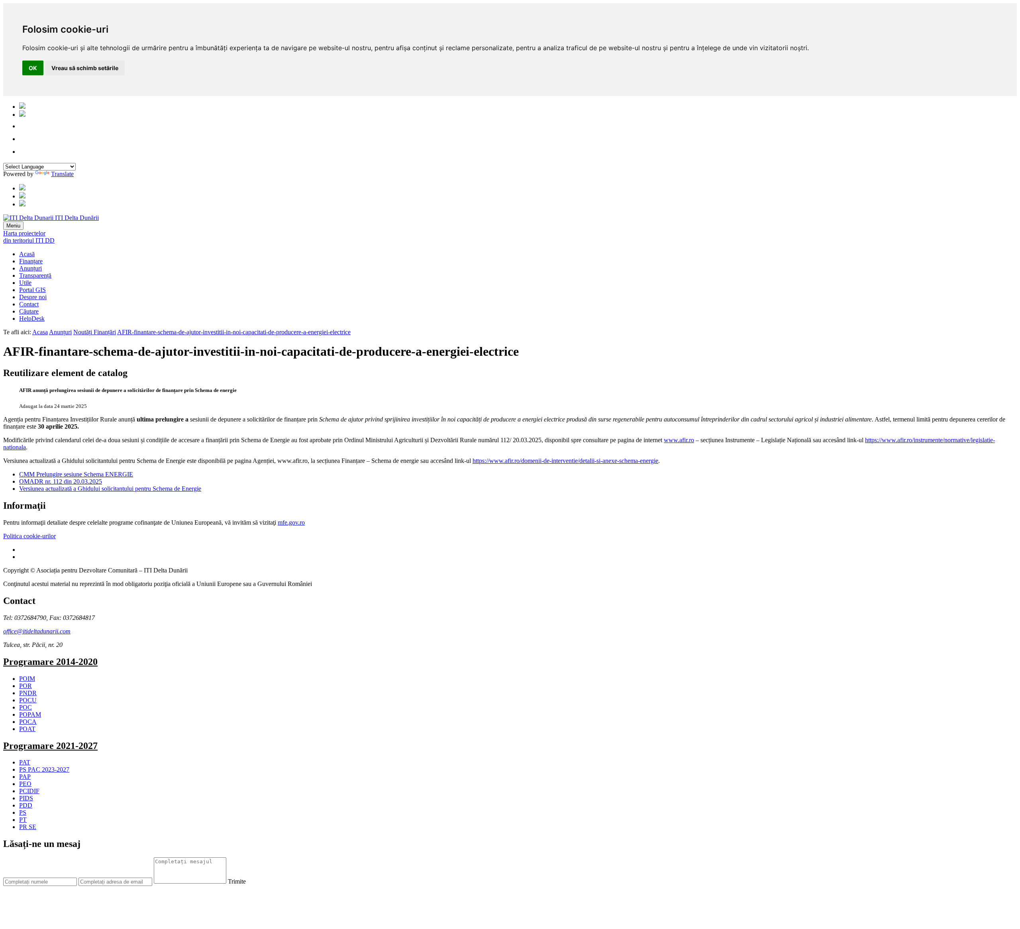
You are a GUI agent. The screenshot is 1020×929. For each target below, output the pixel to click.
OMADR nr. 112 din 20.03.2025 (60, 481)
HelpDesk (32, 318)
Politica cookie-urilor (29, 536)
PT (23, 819)
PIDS (26, 798)
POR (25, 685)
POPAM (30, 714)
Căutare (29, 311)
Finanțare (31, 261)
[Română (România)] (22, 106)
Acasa (40, 332)
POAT (27, 728)
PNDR (28, 693)
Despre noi (33, 297)
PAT (24, 762)
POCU (28, 700)
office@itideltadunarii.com (37, 631)
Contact (29, 304)
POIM (27, 678)
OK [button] (33, 68)
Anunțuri (30, 268)
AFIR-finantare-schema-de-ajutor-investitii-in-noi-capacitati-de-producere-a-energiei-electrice (234, 332)
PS (22, 812)
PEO (25, 783)
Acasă (27, 254)
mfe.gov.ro (291, 522)
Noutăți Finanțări (94, 332)
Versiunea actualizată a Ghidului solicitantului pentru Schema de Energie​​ (110, 488)
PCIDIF (29, 791)
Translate (62, 174)
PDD (25, 805)
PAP (25, 776)
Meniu (13, 226)
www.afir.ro (679, 440)
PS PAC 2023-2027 (44, 769)
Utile (25, 282)
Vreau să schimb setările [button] (84, 68)
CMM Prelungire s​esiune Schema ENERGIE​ (76, 474)
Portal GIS (32, 289)
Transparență (35, 275)
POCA (28, 721)
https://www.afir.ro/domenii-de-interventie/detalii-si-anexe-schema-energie (565, 460)
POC (25, 707)
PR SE (27, 826)
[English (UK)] (22, 114)
